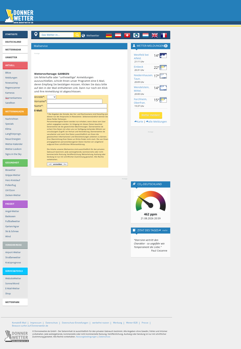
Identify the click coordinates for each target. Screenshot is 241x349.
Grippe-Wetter (12, 175)
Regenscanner (12, 87)
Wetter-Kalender (14, 144)
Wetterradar (13, 49)
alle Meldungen (157, 121)
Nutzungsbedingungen (86, 336)
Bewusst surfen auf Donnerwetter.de (30, 325)
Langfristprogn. (13, 133)
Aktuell (10, 65)
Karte (140, 121)
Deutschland (13, 41)
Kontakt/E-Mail (19, 322)
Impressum (35, 322)
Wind (8, 236)
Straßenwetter (12, 257)
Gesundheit (12, 162)
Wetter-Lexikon (13, 149)
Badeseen (10, 216)
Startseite (11, 34)
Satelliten (10, 102)
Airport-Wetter (13, 252)
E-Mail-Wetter (12, 288)
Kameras (9, 92)
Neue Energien (13, 138)
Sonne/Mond (12, 283)
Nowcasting (11, 82)
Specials (9, 123)
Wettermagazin (14, 111)
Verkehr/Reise (13, 244)
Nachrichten (11, 118)
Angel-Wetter (12, 211)
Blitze (8, 72)
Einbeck (138, 66)
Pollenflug (10, 185)
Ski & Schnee (12, 231)
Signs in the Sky (13, 154)
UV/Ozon (10, 190)
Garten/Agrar (12, 226)
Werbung (117, 322)
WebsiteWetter (13, 278)
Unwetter (11, 57)
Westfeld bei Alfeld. (141, 56)
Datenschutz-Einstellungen (75, 322)
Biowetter (10, 170)
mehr (165, 230)
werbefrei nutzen (100, 322)
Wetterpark (12, 302)
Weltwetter (92, 35)
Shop (8, 293)
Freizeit (9, 203)
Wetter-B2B (132, 322)
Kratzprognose (13, 262)
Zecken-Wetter (13, 195)
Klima (8, 128)
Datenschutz (52, 322)
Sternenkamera (13, 98)
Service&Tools (14, 271)
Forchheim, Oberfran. (140, 100)
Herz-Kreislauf (12, 180)
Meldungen (11, 77)
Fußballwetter (12, 221)
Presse (145, 322)
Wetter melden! (150, 115)
